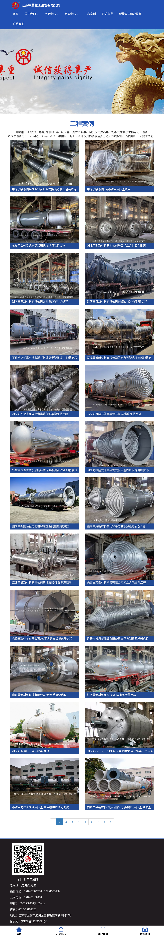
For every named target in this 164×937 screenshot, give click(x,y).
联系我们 (18, 23)
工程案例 (90, 13)
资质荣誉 (107, 13)
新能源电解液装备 (130, 13)
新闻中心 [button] (71, 13)
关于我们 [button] (31, 13)
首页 (16, 13)
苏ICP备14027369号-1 (34, 921)
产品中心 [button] (51, 13)
